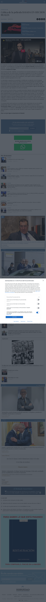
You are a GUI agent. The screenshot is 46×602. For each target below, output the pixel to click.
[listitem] (23, 297)
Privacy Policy (29, 321)
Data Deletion (16, 321)
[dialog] (23, 301)
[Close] (44, 281)
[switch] (37, 300)
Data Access (23, 321)
